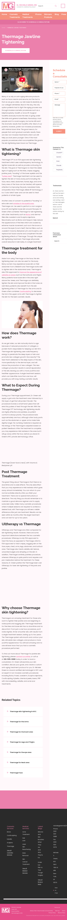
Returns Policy (61, 912)
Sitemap (57, 910)
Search (55, 5)
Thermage (10, 846)
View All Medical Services (25, 871)
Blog (57, 14)
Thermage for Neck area (19, 762)
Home (4, 14)
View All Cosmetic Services (10, 853)
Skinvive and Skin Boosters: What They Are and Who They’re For (41, 845)
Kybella (9, 839)
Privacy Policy (52, 912)
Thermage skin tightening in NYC (23, 711)
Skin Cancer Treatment (26, 861)
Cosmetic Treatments (15, 15)
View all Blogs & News (40, 882)
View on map (56, 890)
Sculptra (10, 843)
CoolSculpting (25, 291)
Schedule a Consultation (15, 50)
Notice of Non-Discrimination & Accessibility (41, 910)
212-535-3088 (9, 659)
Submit (59, 131)
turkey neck (7, 176)
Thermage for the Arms (19, 722)
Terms (63, 910)
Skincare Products (48, 15)
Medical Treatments (27, 15)
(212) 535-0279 (55, 844)
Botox (28, 214)
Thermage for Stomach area (21, 732)
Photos (38, 14)
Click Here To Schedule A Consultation (34, 22)
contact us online (23, 656)
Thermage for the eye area (20, 752)
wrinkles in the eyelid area (23, 203)
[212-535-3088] (63, 6)
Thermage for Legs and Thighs (22, 742)
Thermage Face (16, 773)
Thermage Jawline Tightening (16, 27)
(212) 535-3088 (55, 833)
